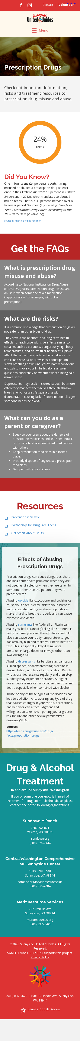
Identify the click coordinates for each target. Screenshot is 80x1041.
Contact (47, 5)
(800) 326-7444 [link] (40, 843)
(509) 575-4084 (40, 886)
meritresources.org (40, 920)
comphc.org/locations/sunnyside (40, 882)
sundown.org (40, 838)
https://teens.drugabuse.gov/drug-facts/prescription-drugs (29, 733)
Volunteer (66, 5)
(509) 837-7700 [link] (40, 924)
